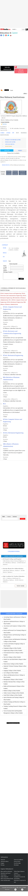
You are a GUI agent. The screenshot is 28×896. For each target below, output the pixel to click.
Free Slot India (17, 863)
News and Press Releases (6, 871)
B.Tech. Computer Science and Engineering (11, 293)
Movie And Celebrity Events (7, 878)
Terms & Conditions (18, 859)
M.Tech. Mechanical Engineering (15, 302)
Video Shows (3, 875)
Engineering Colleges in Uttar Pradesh (13, 650)
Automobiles (17, 878)
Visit (9, 261)
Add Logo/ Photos (9, 144)
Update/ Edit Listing (10, 142)
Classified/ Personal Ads (19, 876)
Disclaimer (16, 865)
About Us (3, 859)
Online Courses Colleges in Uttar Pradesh (14, 693)
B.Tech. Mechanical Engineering (13, 355)
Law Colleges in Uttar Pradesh (11, 672)
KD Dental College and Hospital (12, 559)
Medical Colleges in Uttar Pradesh (12, 690)
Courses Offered (5, 132)
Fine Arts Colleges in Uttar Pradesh (12, 657)
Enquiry (2, 863)
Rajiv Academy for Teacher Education (13, 576)
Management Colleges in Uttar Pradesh (13, 679)
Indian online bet (4, 876)
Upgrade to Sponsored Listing (13, 139)
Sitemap (2, 865)
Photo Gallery (17, 875)
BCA (10, 300)
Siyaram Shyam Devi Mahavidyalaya (13, 568)
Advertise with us (4, 861)
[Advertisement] (14, 14)
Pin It (11, 90)
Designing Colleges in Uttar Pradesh (12, 648)
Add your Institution (21, 71)
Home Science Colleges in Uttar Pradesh (13, 664)
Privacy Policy (17, 861)
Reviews (5, 124)
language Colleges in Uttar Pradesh (12, 670)
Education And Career (6, 873)
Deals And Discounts (5, 880)
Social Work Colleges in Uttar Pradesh (13, 695)
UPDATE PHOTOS (6, 165)
